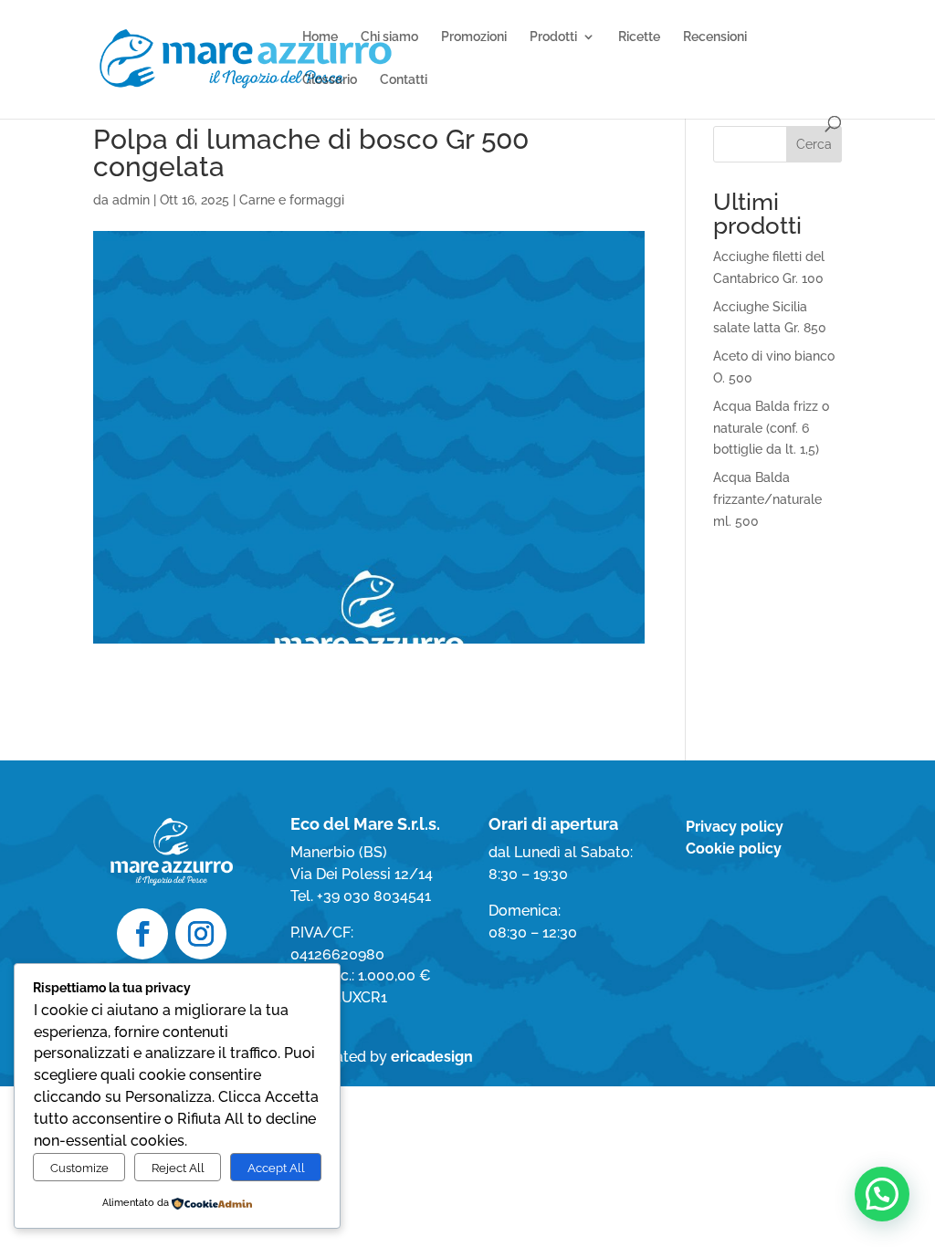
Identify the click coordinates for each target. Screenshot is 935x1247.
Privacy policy (734, 826)
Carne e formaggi (291, 200)
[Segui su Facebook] (142, 933)
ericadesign (432, 1056)
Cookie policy (734, 848)
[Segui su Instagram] (200, 933)
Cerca (814, 144)
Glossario (329, 80)
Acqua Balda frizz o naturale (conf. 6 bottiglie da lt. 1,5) (771, 428)
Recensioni (715, 37)
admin (131, 200)
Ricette (639, 37)
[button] (882, 1194)
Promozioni (474, 37)
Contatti (403, 80)
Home (320, 37)
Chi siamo (389, 37)
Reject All (178, 1167)
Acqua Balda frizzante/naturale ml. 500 (767, 499)
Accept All (276, 1167)
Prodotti (553, 37)
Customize (79, 1167)
